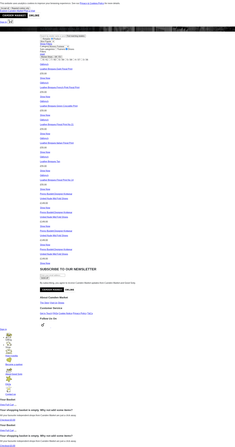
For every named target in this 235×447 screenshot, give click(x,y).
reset (42, 54)
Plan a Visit (29, 11)
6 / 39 (61, 60)
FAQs (55, 313)
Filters (43, 51)
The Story (44, 303)
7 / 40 (53, 60)
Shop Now (45, 78)
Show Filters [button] (46, 44)
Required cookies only (20, 8)
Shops (61, 303)
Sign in (3, 329)
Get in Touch (46, 313)
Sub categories (47, 49)
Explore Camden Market (11, 11)
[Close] (15, 405)
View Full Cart (7, 405)
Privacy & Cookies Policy (92, 3)
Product (57, 39)
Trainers (61, 49)
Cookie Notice (65, 313)
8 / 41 (45, 60)
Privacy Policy (80, 313)
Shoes (71, 49)
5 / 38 (69, 60)
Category (44, 46)
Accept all (5, 8)
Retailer (46, 39)
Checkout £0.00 (7, 420)
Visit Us (53, 303)
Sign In (3, 22)
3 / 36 (85, 60)
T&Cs (90, 313)
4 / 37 (77, 60)
